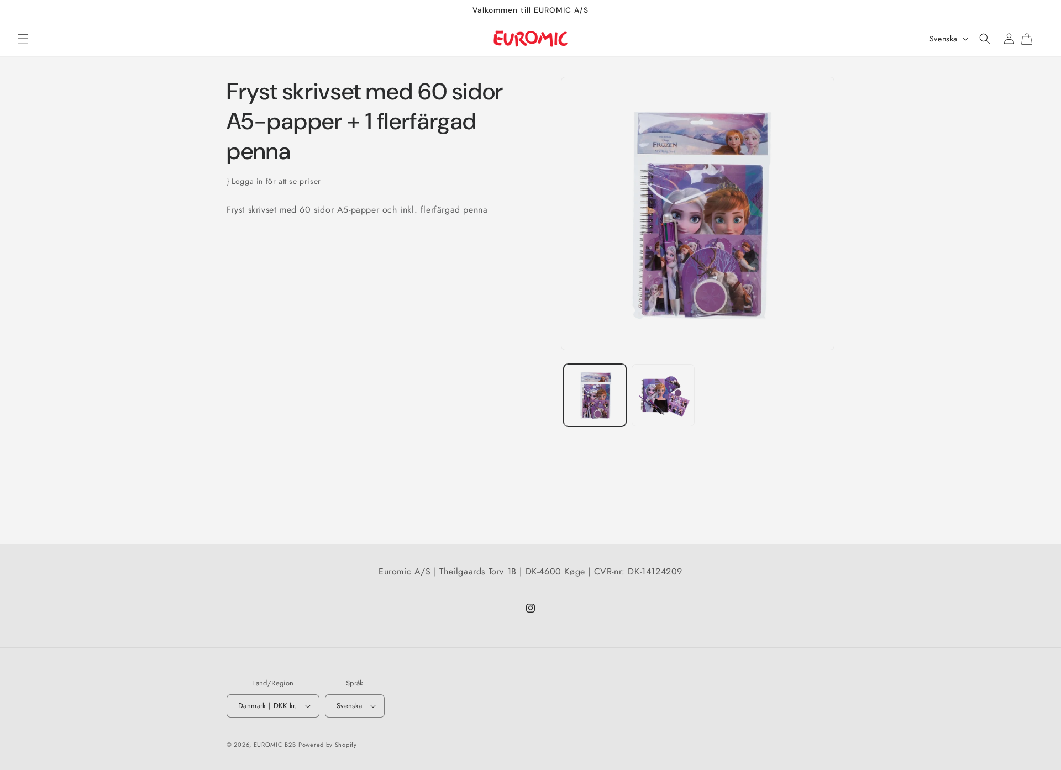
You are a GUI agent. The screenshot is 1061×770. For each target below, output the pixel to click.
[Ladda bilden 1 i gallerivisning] (595, 395)
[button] (23, 39)
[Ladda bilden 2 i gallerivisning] (663, 395)
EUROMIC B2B (275, 744)
